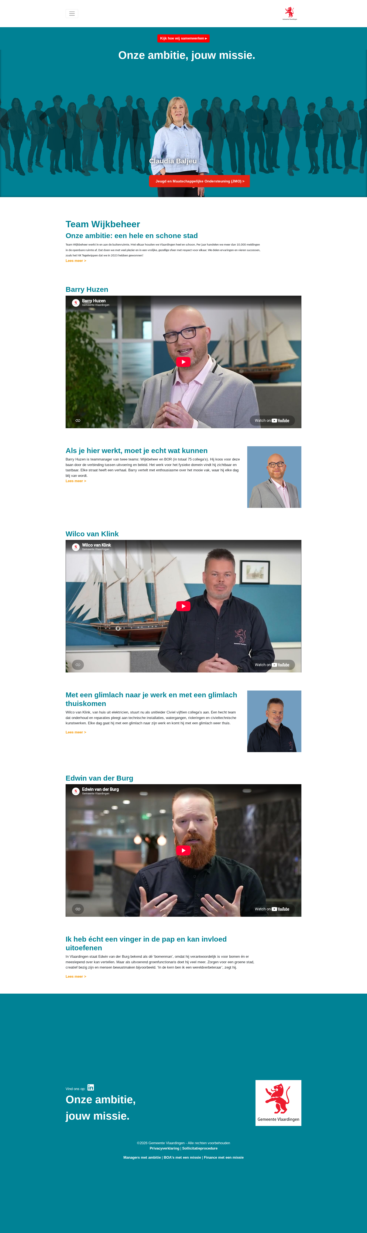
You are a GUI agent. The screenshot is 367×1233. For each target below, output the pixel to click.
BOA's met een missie (182, 1157)
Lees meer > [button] (76, 261)
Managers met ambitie (142, 1157)
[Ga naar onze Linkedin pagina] (91, 1089)
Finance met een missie (224, 1157)
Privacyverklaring (164, 1148)
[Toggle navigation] (72, 13)
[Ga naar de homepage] (290, 13)
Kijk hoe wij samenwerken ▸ (183, 38)
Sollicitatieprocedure (199, 1148)
